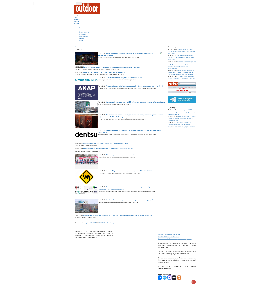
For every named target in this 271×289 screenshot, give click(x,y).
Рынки (81, 38)
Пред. (85, 223)
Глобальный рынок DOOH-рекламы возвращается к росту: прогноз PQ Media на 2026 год (181, 112)
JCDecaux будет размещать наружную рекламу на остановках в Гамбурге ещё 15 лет (181, 79)
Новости (82, 28)
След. (112, 223)
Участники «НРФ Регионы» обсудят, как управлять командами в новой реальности (181, 57)
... (89, 223)
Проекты (77, 19)
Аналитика (83, 30)
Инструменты (84, 32)
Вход (75, 15)
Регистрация (82, 15)
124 (94, 223)
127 (103, 223)
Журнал (76, 21)
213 (108, 223)
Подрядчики (83, 36)
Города (81, 40)
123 (91, 223)
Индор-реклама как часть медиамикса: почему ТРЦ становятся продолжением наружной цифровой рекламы (182, 125)
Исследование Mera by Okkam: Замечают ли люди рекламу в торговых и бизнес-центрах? (182, 118)
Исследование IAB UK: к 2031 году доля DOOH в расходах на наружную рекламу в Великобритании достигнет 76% (181, 72)
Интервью (82, 34)
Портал (76, 23)
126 (100, 223)
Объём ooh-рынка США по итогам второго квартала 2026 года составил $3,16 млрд (181, 51)
